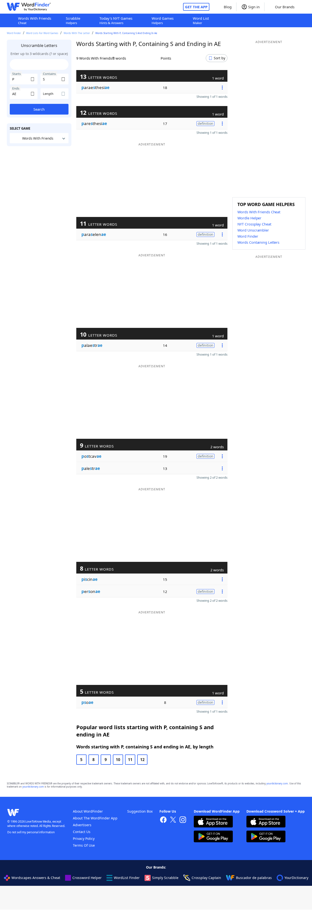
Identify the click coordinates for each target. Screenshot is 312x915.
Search (39, 109)
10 (118, 759)
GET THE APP (196, 6)
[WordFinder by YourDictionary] (29, 7)
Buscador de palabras (254, 877)
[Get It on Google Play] (213, 837)
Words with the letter (77, 33)
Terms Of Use (84, 845)
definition (205, 123)
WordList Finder (127, 877)
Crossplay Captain (206, 877)
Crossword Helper (87, 877)
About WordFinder (88, 811)
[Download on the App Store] (213, 822)
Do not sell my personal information (31, 832)
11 (130, 759)
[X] (173, 820)
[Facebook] (163, 820)
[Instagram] (183, 820)
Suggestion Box (140, 811)
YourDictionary (296, 877)
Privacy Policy (84, 838)
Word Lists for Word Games (42, 33)
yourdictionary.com (277, 783)
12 (142, 759)
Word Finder (14, 33)
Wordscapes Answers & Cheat (35, 877)
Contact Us (81, 831)
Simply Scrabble (165, 877)
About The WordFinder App (95, 818)
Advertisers (82, 825)
